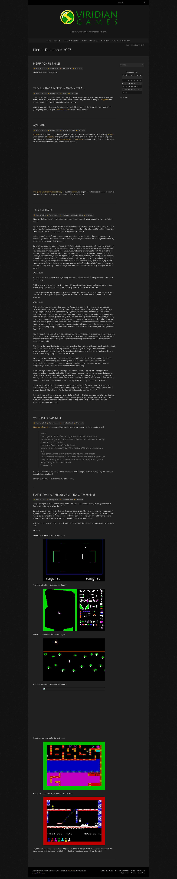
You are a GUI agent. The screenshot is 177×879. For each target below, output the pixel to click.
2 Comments (74, 93)
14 (137, 83)
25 (129, 89)
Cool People (66, 130)
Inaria (84, 41)
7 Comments (89, 215)
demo (74, 192)
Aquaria (39, 125)
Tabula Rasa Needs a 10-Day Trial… (59, 88)
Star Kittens (125, 41)
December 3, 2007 (40, 423)
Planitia (115, 41)
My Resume (105, 41)
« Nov (122, 97)
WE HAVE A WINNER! (47, 418)
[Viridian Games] (88, 11)
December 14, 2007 (41, 93)
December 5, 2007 (40, 215)
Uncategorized (67, 68)
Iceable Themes (39, 873)
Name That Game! (68, 423)
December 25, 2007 (41, 68)
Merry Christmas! (46, 63)
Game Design (74, 215)
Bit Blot (110, 134)
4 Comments (78, 68)
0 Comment (79, 499)
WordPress (71, 870)
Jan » (126, 97)
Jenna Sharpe (65, 139)
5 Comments (79, 423)
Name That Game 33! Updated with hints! (64, 494)
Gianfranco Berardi (40, 427)
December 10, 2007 (41, 130)
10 (126, 83)
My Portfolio (94, 41)
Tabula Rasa (42, 210)
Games (65, 93)
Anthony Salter (54, 68)
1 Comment (81, 130)
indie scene (79, 139)
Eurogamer (104, 100)
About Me (57, 41)
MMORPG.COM (62, 109)
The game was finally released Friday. (47, 192)
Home (49, 41)
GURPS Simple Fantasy (71, 41)
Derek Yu (50, 137)
